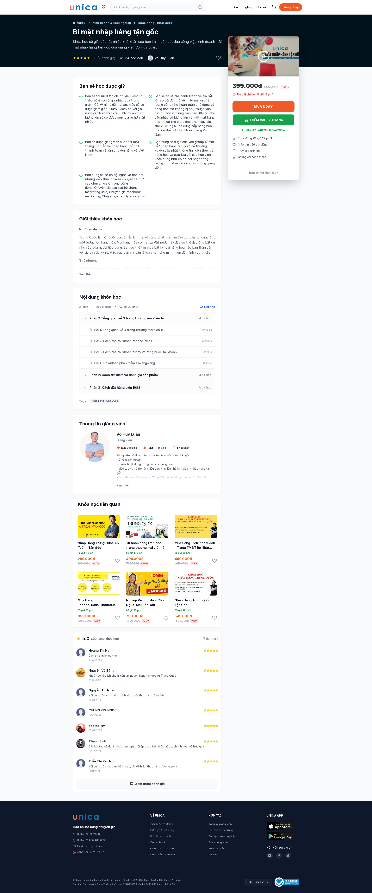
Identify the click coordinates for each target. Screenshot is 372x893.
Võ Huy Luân (164, 58)
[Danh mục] (103, 7)
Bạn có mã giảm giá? (263, 172)
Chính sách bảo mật (162, 854)
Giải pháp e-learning (220, 829)
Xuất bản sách (217, 848)
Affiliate (213, 854)
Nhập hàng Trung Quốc (155, 22)
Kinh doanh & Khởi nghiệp (112, 22)
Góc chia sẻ (157, 842)
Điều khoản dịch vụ (162, 848)
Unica (81, 22)
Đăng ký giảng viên (220, 823)
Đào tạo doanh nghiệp (222, 836)
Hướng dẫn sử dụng (162, 829)
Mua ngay (263, 106)
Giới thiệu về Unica (161, 823)
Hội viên (262, 7)
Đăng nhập (290, 7)
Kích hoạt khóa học (162, 836)
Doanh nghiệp (242, 7)
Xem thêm (86, 274)
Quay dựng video (218, 842)
